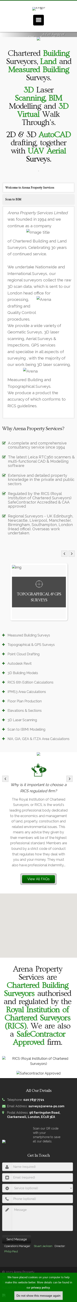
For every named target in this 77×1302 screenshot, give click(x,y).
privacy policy (40, 1287)
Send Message (16, 1239)
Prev (64, 553)
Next (71, 553)
